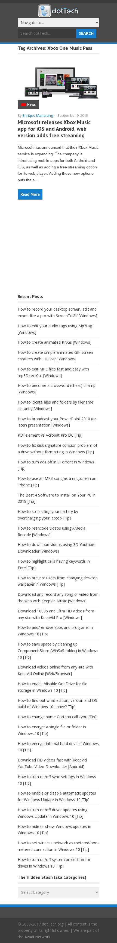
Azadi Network (37, 936)
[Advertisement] (58, 249)
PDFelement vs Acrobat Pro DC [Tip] (50, 435)
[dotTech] (58, 14)
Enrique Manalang (38, 115)
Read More (30, 194)
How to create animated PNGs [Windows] (54, 342)
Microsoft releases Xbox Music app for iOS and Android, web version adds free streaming (54, 129)
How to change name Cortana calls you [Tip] (57, 716)
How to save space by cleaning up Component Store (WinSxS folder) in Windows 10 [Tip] (58, 650)
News (31, 104)
